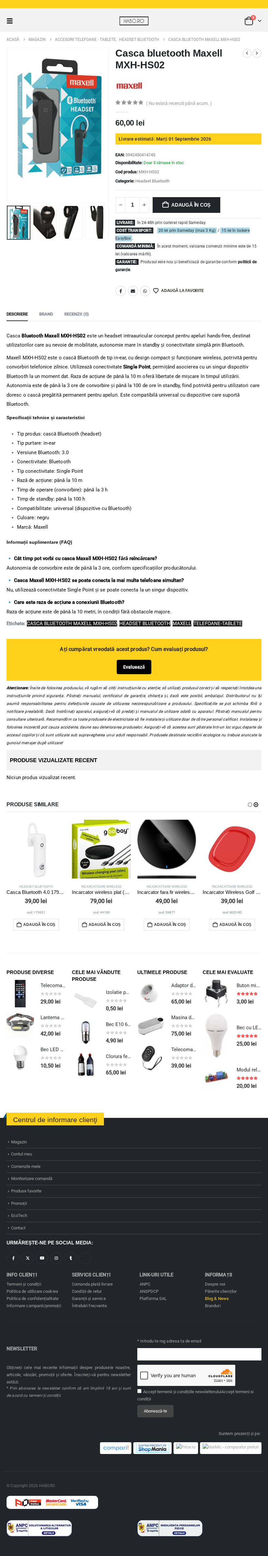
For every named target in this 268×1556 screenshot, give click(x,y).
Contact (18, 1227)
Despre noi (215, 1284)
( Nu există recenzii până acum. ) (179, 103)
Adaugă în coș (190, 205)
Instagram (56, 1258)
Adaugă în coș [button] (39, 924)
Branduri (213, 1305)
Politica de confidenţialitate (33, 1298)
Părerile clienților (221, 1291)
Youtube (42, 1258)
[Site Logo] (134, 20)
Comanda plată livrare (92, 1284)
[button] (12, 20)
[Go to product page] (36, 849)
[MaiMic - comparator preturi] (230, 1448)
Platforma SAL (153, 1298)
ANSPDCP (149, 1291)
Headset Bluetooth (152, 181)
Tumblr (71, 1258)
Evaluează (134, 667)
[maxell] (129, 85)
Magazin (19, 1141)
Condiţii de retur (87, 1291)
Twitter (28, 1258)
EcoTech (19, 1215)
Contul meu (21, 1154)
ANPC (145, 1284)
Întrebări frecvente (89, 1305)
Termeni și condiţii (24, 1284)
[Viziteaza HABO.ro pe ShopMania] (152, 1448)
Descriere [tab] (17, 314)
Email (133, 291)
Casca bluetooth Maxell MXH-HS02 (72, 623)
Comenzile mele (26, 1166)
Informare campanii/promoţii (34, 1305)
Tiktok (85, 1258)
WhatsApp (145, 291)
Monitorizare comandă (31, 1178)
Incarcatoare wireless (101, 886)
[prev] (247, 53)
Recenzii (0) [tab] (76, 314)
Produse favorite (26, 1190)
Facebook (120, 291)
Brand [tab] (46, 314)
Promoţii (19, 1203)
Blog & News (217, 1298)
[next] (256, 53)
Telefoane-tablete (217, 623)
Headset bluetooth (144, 623)
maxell (182, 623)
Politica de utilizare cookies (32, 1291)
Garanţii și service (89, 1298)
